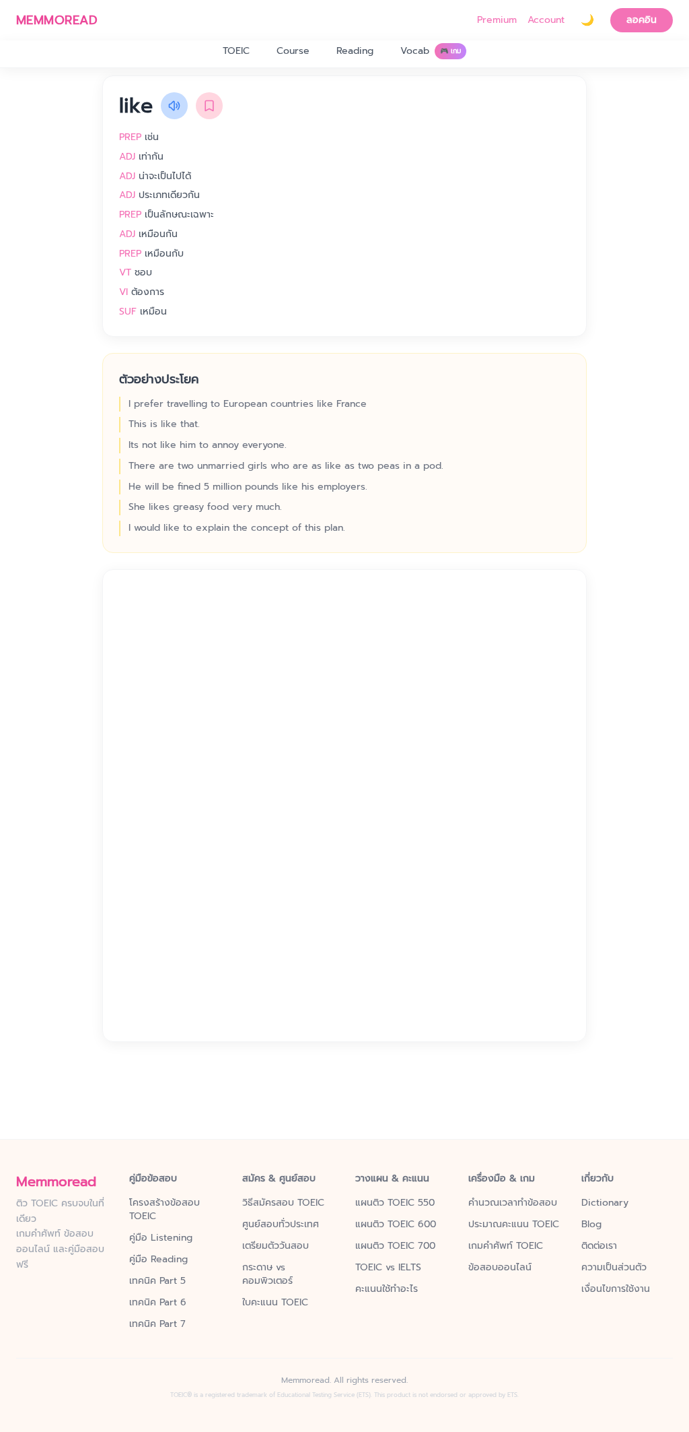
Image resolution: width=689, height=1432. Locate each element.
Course (293, 51)
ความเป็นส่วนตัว (614, 1267)
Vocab (430, 51)
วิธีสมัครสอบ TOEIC (283, 1203)
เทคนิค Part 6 (157, 1302)
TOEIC (236, 51)
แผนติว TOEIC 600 (395, 1224)
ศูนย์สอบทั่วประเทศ (280, 1224)
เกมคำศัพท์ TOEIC (505, 1246)
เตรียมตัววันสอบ (275, 1246)
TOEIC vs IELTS (388, 1267)
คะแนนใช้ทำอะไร (386, 1289)
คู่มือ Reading (158, 1259)
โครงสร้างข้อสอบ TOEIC (164, 1209)
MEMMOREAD (57, 20)
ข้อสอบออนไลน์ (500, 1267)
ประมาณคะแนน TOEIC (513, 1224)
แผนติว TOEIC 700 (395, 1246)
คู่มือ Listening (160, 1238)
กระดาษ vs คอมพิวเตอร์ (267, 1274)
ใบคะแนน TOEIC (275, 1302)
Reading (354, 51)
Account (546, 20)
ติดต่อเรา (599, 1246)
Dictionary (604, 1203)
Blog (591, 1224)
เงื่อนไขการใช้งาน (615, 1289)
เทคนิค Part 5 (157, 1281)
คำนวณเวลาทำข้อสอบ (512, 1203)
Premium (497, 20)
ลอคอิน (641, 20)
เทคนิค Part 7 (157, 1324)
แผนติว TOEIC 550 (395, 1203)
